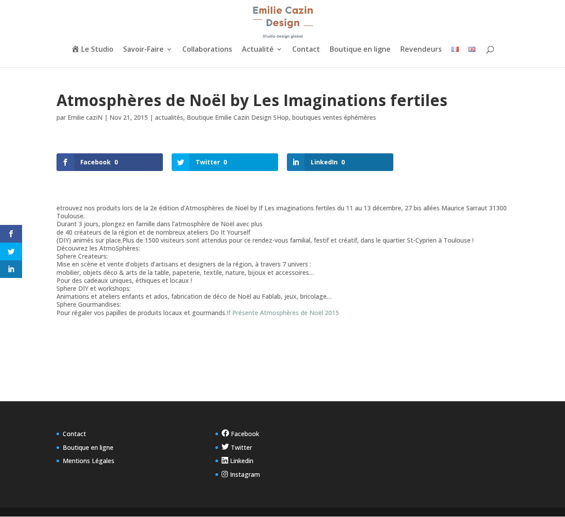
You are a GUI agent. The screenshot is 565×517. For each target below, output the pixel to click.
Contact (306, 50)
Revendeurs (421, 50)
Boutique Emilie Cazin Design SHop (238, 117)
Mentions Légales (88, 460)
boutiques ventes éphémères (334, 117)
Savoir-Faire (143, 50)
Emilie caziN (85, 117)
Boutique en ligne (360, 50)
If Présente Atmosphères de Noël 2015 (282, 312)
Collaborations (207, 50)
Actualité (258, 50)
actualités (169, 117)
